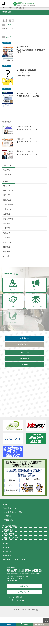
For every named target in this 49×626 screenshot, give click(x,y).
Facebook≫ (24, 358)
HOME (5, 504)
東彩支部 (6, 252)
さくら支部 (7, 242)
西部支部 (6, 214)
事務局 (5, 544)
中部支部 (6, 228)
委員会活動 (7, 174)
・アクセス (6, 548)
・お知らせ (6, 551)
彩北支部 (6, 42)
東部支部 (6, 223)
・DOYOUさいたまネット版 (13, 559)
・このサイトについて (15, 600)
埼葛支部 (6, 233)
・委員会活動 (7, 520)
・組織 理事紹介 (8, 534)
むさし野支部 (8, 219)
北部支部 (6, 237)
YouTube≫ (24, 352)
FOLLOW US (32, 610)
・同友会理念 (7, 530)
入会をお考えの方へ (10, 508)
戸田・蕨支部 (8, 190)
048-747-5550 (13, 581)
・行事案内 (6, 555)
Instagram (24, 364)
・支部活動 (6, 516)
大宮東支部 (7, 200)
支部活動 (6, 170)
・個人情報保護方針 (15, 597)
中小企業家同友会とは (11, 526)
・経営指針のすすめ (10, 538)
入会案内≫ (24, 338)
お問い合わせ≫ (24, 344)
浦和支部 (6, 195)
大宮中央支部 (8, 205)
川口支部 (6, 186)
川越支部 (6, 247)
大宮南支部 (7, 209)
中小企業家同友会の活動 (12, 512)
